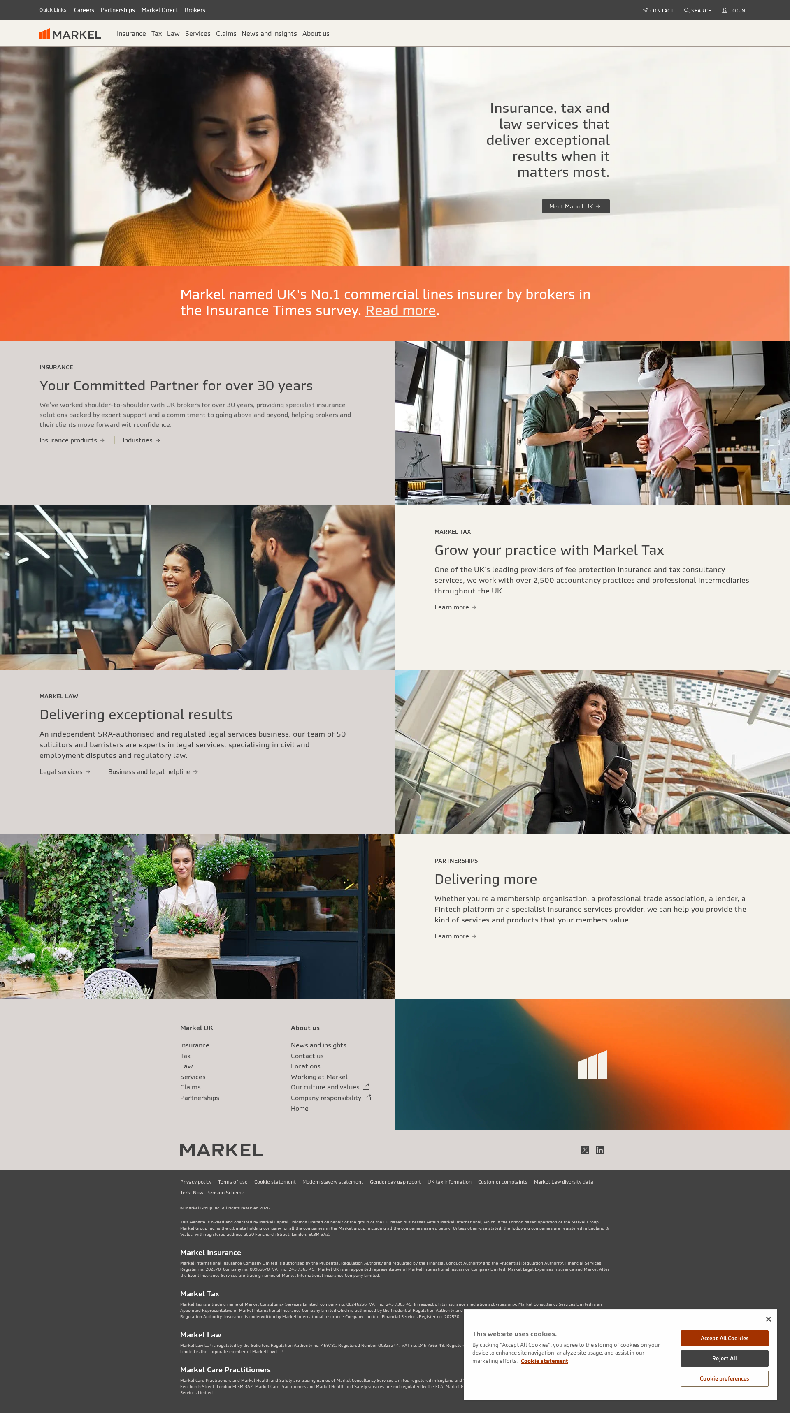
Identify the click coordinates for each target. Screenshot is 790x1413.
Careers (84, 10)
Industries (138, 440)
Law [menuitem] (173, 33)
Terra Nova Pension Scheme (212, 1192)
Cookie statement (275, 1182)
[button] (698, 11)
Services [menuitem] (198, 33)
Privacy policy (195, 1182)
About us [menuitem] (316, 33)
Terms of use (233, 1182)
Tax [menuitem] (156, 33)
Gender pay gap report (395, 1182)
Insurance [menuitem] (131, 33)
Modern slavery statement (332, 1182)
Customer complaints (502, 1182)
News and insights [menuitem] (269, 33)
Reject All (724, 1358)
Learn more (452, 607)
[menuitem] (74, 33)
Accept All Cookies (725, 1338)
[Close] (768, 1319)
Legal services (62, 771)
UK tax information (450, 1182)
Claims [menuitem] (226, 33)
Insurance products (69, 440)
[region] (620, 1354)
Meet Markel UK (572, 206)
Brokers (195, 10)
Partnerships (118, 10)
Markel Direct (160, 10)
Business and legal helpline (150, 771)
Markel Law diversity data (563, 1182)
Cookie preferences (724, 1379)
